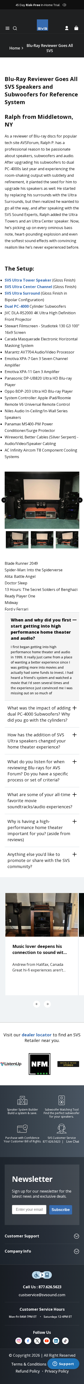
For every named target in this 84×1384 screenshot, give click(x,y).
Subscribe (61, 1210)
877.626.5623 (51, 1142)
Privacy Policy (57, 1371)
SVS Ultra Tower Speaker (28, 280)
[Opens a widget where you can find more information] (63, 1364)
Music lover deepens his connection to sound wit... (39, 949)
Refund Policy (28, 1371)
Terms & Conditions (28, 1364)
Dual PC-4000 (17, 306)
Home (14, 48)
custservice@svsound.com (42, 1294)
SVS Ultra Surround (23, 293)
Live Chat (72, 1141)
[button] (7, 28)
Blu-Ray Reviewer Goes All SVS (50, 48)
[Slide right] (47, 1004)
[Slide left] (36, 1004)
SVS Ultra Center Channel (28, 286)
